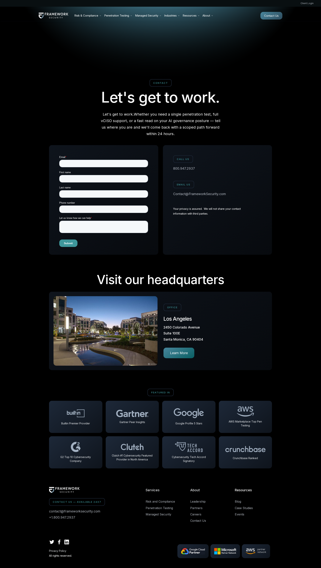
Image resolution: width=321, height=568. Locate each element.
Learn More (179, 353)
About (195, 490)
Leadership (198, 501)
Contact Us (271, 15)
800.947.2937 (184, 168)
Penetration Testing (159, 508)
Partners (196, 508)
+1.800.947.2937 (62, 517)
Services (153, 490)
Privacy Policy (57, 551)
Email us (183, 184)
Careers (195, 514)
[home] (53, 15)
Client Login (307, 3)
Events (239, 514)
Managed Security (158, 514)
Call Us (183, 159)
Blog (238, 501)
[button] (87, 16)
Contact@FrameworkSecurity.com (199, 194)
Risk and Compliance (160, 501)
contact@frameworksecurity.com (74, 511)
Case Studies (244, 508)
